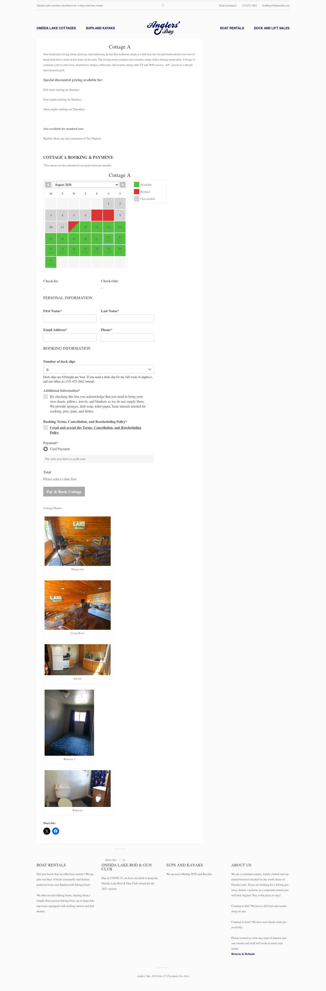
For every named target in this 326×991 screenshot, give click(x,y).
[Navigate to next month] (123, 185)
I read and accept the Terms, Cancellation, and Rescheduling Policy (95, 430)
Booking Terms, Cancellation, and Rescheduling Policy (85, 421)
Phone (106, 329)
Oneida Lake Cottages (56, 27)
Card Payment (60, 448)
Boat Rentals (232, 27)
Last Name (110, 310)
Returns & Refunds (243, 954)
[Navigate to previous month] (48, 185)
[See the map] (163, 5)
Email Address (55, 329)
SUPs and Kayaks (100, 27)
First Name (52, 310)
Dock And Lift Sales (271, 27)
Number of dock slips (59, 361)
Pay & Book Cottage (64, 492)
